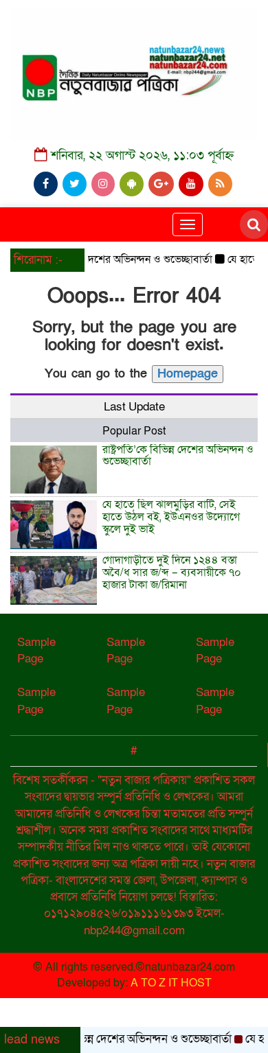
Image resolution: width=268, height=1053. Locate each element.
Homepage (187, 374)
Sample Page (36, 650)
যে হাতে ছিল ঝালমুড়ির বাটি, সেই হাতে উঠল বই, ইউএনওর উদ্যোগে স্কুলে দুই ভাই (171, 516)
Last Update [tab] (134, 407)
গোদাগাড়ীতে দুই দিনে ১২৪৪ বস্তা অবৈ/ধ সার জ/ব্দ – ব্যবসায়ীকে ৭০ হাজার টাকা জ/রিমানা (171, 572)
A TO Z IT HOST (171, 983)
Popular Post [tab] (134, 431)
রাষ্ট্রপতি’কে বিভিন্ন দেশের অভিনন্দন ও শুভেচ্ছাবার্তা (106, 259)
